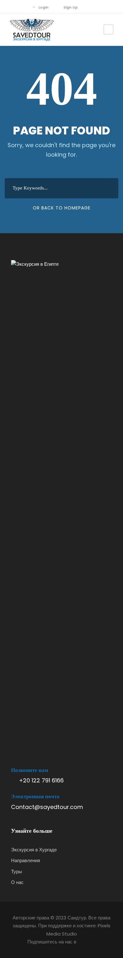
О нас (17, 882)
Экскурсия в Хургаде (34, 849)
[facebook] (12, 7)
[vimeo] (21, 7)
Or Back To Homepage (62, 208)
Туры (16, 871)
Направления (25, 860)
